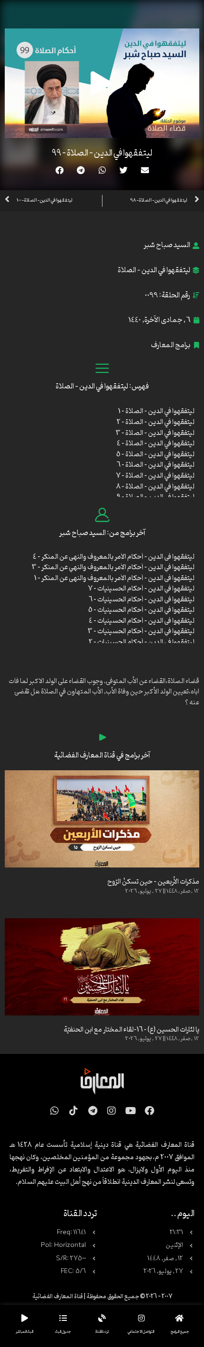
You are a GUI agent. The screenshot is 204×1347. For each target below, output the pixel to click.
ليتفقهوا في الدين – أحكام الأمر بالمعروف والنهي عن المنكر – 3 (113, 567)
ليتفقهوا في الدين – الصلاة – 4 (156, 444)
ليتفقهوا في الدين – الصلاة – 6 (156, 465)
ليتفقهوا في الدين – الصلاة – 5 (155, 455)
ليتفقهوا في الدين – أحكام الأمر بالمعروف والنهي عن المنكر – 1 (114, 578)
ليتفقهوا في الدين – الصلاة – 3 (155, 433)
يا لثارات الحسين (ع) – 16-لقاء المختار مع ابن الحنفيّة (131, 1030)
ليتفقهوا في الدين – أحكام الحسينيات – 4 (142, 621)
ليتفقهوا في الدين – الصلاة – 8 (155, 487)
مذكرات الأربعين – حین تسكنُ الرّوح (153, 882)
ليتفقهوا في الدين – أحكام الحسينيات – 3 (141, 632)
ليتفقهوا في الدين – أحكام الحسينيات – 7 (141, 589)
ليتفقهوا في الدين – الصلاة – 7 (155, 476)
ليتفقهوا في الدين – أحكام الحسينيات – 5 (141, 610)
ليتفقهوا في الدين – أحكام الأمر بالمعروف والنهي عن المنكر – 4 (114, 557)
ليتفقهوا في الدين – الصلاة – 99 (102, 153)
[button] (145, 170)
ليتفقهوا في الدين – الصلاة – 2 (156, 422)
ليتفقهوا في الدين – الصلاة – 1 (156, 411)
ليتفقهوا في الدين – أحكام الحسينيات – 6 (142, 600)
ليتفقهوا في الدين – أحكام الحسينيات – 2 (142, 642)
